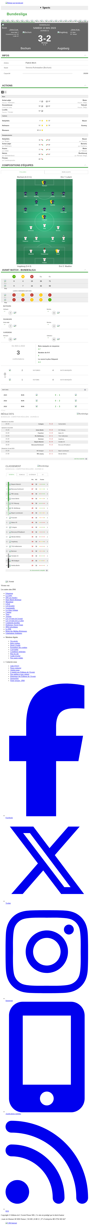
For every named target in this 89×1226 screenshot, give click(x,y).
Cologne (41, 424)
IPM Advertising (12, 627)
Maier (85, 100)
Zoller (7, 151)
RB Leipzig (40, 453)
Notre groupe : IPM (17, 681)
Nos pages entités (16, 658)
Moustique (9, 602)
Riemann (5, 130)
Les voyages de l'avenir (14, 619)
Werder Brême (62, 453)
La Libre (9, 596)
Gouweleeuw (7, 105)
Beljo (85, 102)
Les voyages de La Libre (15, 621)
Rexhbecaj (83, 153)
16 (74, 21)
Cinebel (8, 612)
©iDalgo (3, 410)
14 (65, 21)
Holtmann (8, 146)
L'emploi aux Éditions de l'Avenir (22, 672)
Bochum (26, 48)
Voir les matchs (79, 459)
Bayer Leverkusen (63, 450)
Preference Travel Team (14, 625)
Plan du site (14, 654)
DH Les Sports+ (12, 598)
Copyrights (14, 650)
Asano (4, 148)
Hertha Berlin (62, 424)
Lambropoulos (10, 160)
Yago (7, 614)
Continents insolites (13, 623)
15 (70, 21)
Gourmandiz (10, 608)
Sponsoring (14, 678)
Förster (10, 112)
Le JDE (8, 629)
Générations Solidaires (14, 633)
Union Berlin (40, 430)
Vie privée (14, 641)
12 (55, 21)
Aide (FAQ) (14, 666)
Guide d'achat (15, 656)
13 (60, 21)
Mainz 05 (61, 433)
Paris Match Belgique (13, 600)
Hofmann (11, 102)
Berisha (84, 144)
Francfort (41, 433)
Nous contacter (15, 668)
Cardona (84, 146)
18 (84, 21)
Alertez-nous (15, 670)
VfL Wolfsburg (39, 436)
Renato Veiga (82, 155)
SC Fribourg (61, 430)
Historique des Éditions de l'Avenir (23, 676)
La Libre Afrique (12, 610)
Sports (46, 7)
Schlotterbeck (9, 155)
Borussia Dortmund (38, 445)
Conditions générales (17, 652)
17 (79, 21)
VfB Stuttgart (40, 450)
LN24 (8, 604)
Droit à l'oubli (15, 645)
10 (45, 21)
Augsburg (63, 48)
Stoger (7, 141)
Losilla (4, 110)
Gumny (84, 125)
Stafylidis (6, 121)
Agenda (8, 616)
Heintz (4, 153)
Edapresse (9, 593)
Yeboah (84, 105)
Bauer (84, 121)
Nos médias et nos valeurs (19, 674)
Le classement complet (37, 570)
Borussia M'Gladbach (64, 445)
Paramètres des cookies (18, 647)
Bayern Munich (39, 441)
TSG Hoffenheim (63, 436)
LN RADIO (10, 606)
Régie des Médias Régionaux (16, 631)
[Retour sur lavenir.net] (44, 3)
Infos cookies (15, 643)
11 (50, 21)
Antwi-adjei (6, 100)
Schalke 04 (61, 441)
